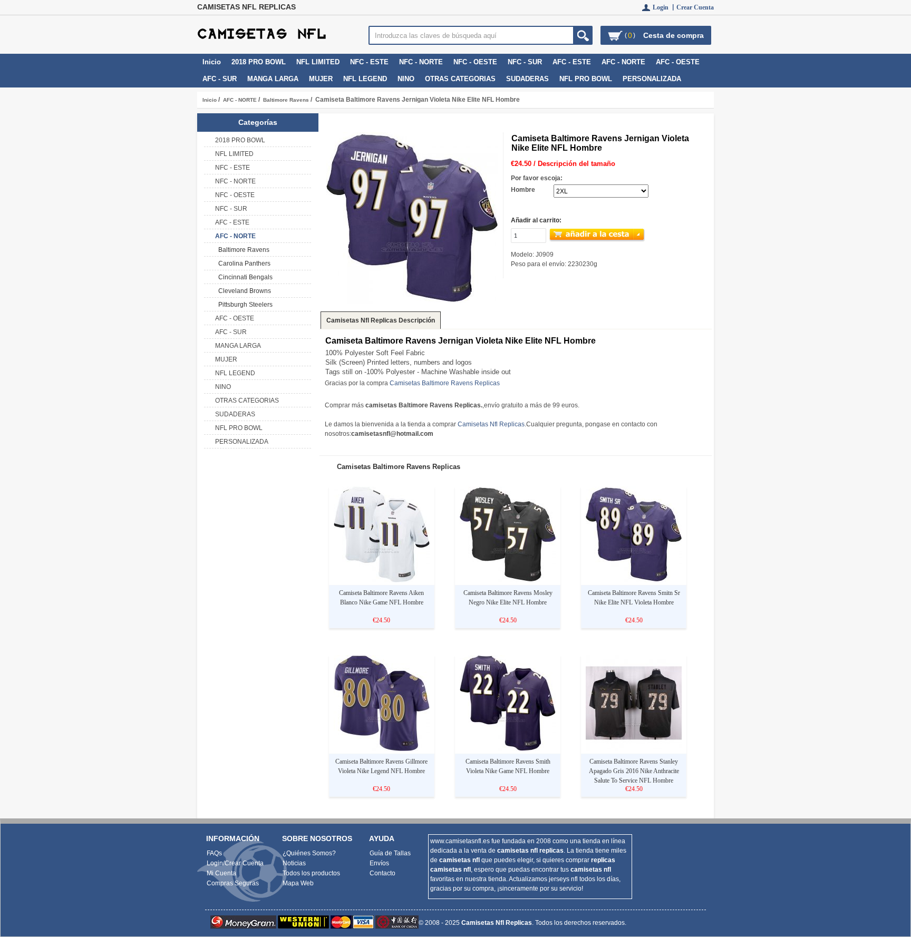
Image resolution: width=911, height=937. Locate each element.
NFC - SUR (525, 62)
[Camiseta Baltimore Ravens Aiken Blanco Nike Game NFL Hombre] (382, 580)
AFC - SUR (219, 79)
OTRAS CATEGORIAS (460, 79)
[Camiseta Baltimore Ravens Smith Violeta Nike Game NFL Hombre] (508, 749)
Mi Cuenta (221, 873)
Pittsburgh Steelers (244, 304)
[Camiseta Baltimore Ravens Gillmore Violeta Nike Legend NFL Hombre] (382, 749)
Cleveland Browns (243, 291)
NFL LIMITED (318, 62)
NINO (406, 79)
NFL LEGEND (365, 79)
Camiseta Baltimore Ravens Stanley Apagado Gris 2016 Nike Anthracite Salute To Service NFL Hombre (634, 771)
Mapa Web (298, 883)
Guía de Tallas (390, 853)
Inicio (211, 62)
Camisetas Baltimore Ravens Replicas (445, 383)
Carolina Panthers (242, 263)
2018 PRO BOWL (258, 62)
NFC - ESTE (369, 62)
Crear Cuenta (695, 7)
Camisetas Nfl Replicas (491, 424)
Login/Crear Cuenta (235, 863)
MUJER (321, 79)
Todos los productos (311, 873)
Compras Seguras (233, 883)
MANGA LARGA (272, 79)
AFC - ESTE (572, 62)
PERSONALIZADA (652, 79)
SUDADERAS (527, 79)
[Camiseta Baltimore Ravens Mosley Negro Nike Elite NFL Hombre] (508, 580)
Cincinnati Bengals (244, 277)
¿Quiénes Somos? (309, 853)
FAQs (214, 853)
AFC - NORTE (240, 100)
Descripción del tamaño (576, 164)
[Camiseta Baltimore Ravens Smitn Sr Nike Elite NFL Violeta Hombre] (634, 580)
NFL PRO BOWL (585, 79)
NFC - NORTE (421, 62)
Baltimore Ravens (286, 100)
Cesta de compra (673, 35)
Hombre (523, 189)
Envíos (379, 863)
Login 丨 (664, 7)
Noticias (294, 863)
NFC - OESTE (475, 62)
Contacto (382, 873)
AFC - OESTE (678, 62)
